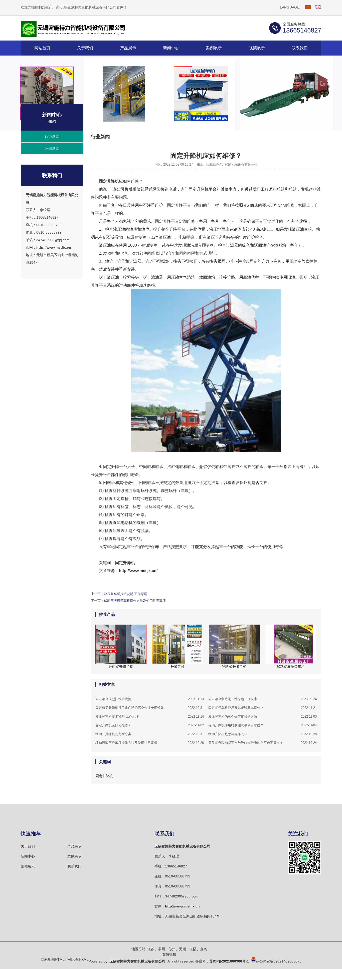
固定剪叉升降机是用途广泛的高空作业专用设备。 (149, 708)
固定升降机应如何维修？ (149, 725)
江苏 (150, 949)
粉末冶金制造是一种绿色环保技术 (262, 699)
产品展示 (74, 846)
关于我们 (28, 846)
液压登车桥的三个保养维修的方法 (262, 716)
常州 (161, 949)
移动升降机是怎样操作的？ (262, 734)
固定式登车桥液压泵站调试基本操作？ (262, 708)
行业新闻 (52, 136)
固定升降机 (109, 181)
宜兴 (203, 949)
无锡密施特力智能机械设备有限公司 (182, 846)
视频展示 (28, 866)
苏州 (172, 949)
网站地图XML (78, 959)
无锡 (182, 949)
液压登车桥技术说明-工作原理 (125, 594)
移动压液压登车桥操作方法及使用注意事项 (135, 601)
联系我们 (74, 866)
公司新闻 (52, 148)
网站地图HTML (52, 959)
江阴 (193, 949)
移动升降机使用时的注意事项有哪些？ (262, 725)
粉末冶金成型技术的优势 (149, 699)
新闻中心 (28, 856)
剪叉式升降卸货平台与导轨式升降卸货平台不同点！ (262, 743)
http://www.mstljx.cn (53, 247)
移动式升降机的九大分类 (149, 734)
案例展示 (74, 856)
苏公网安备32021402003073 (278, 961)
